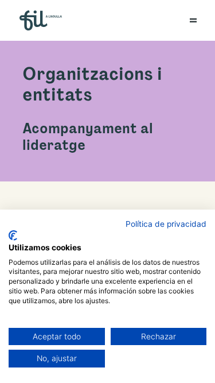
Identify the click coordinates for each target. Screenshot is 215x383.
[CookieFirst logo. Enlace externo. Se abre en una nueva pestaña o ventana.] (13, 235)
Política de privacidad (166, 224)
